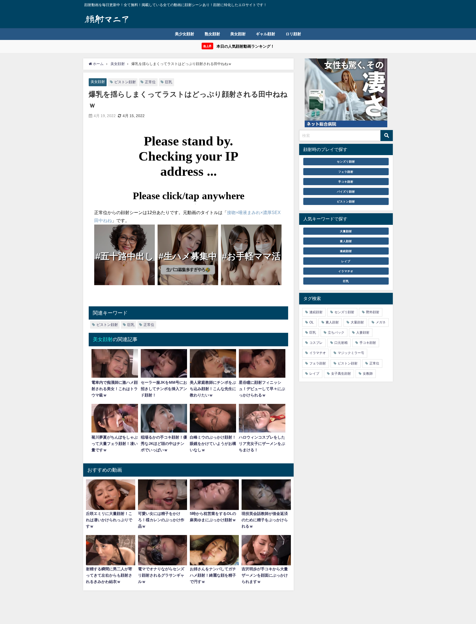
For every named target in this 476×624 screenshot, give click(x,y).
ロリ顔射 (293, 34)
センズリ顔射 (346, 161)
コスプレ (316, 343)
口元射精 (341, 343)
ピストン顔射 (125, 82)
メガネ (381, 322)
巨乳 (168, 82)
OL (311, 322)
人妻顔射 (362, 332)
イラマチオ (345, 271)
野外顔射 (372, 312)
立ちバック (336, 332)
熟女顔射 (212, 34)
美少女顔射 (184, 34)
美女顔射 (238, 34)
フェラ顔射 (345, 171)
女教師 (368, 373)
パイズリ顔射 (346, 191)
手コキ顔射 (345, 181)
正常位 (150, 82)
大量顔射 (346, 231)
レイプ (345, 261)
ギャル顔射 (265, 34)
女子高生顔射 (341, 373)
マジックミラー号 (351, 353)
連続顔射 (346, 251)
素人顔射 (346, 241)
